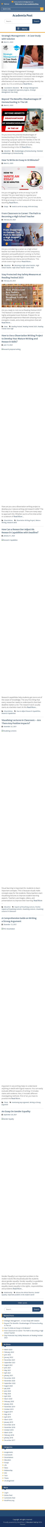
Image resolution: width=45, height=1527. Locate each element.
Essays (6, 206)
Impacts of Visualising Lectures (24, 907)
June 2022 (7, 1355)
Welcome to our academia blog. (27, 4)
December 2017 (9, 1440)
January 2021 (8, 1375)
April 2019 (7, 1417)
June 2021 (7, 1368)
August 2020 (8, 1386)
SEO (5, 1473)
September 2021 (9, 1362)
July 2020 (7, 1388)
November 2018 (9, 1427)
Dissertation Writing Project (26, 520)
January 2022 (8, 1357)
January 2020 (8, 1404)
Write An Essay (33, 206)
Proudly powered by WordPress (14, 1522)
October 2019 (9, 1409)
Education (16, 88)
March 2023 (8, 1350)
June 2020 (7, 1391)
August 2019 (8, 1412)
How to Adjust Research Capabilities (28, 711)
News (6, 326)
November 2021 (9, 1360)
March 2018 (8, 1432)
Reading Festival (16, 326)
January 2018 (8, 1438)
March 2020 (8, 1399)
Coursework (8, 88)
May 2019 (7, 1414)
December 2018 (9, 1425)
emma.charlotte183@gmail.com (23, 2)
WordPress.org (9, 1500)
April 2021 (7, 1373)
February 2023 (9, 1352)
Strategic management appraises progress (15, 90)
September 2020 (9, 1383)
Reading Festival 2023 (30, 326)
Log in (6, 1493)
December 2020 (9, 1378)
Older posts (22, 1303)
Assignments (8, 1452)
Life (5, 1465)
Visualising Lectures (28, 909)
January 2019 (8, 1422)
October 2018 (9, 1430)
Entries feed (8, 1495)
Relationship (8, 1292)
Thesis (6, 1102)
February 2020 (9, 1401)
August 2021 (8, 1365)
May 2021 (7, 1370)
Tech (6, 1476)
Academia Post (22, 15)
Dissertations (8, 520)
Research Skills (12, 523)
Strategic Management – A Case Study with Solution (21, 1321)
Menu (24, 29)
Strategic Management (30, 88)
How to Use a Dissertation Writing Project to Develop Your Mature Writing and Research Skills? (22, 338)
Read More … (28, 84)
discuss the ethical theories (25, 1292)
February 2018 (9, 1435)
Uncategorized (9, 1481)
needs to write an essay (19, 206)
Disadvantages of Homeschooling (25, 151)
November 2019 (9, 1407)
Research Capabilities (9, 713)
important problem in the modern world (21, 1295)
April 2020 (7, 1396)
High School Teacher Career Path (23, 268)
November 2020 (9, 1381)
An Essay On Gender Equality (16, 1111)
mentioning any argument (20, 1102)
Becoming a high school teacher (24, 265)
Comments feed (9, 1498)
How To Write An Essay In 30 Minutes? (20, 160)
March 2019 (8, 1420)
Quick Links (7, 9)
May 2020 (7, 1394)
